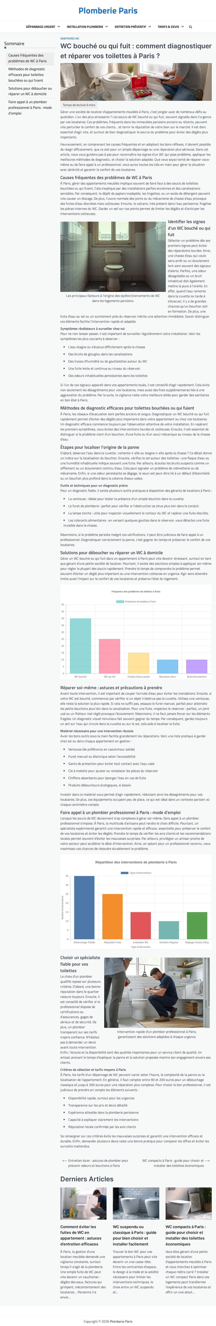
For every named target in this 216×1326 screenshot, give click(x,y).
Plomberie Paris (108, 10)
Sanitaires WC (69, 38)
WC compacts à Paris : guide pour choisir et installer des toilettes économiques (186, 1235)
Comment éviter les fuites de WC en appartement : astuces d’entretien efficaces (80, 1235)
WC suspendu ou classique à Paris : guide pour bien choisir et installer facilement (135, 1235)
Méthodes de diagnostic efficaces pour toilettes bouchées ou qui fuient (26, 74)
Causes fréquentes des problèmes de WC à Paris (27, 58)
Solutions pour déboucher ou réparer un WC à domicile (30, 91)
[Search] (190, 27)
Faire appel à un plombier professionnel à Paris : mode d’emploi (30, 107)
